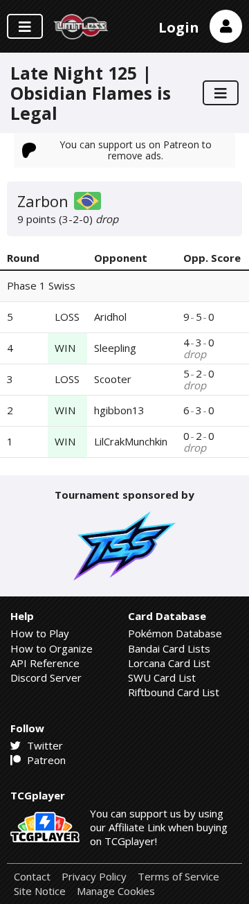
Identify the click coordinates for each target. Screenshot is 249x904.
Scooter (112, 379)
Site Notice (40, 891)
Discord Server (46, 677)
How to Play (39, 633)
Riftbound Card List (173, 692)
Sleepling (115, 348)
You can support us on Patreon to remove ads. (135, 150)
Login (178, 27)
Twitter (43, 745)
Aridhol (110, 317)
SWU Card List (162, 677)
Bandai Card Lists (169, 648)
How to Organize (51, 648)
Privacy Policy (94, 877)
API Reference (45, 663)
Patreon (45, 760)
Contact (32, 877)
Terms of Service (178, 877)
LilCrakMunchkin (130, 441)
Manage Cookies (116, 891)
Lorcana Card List (169, 663)
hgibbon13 (119, 410)
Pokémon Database (175, 633)
